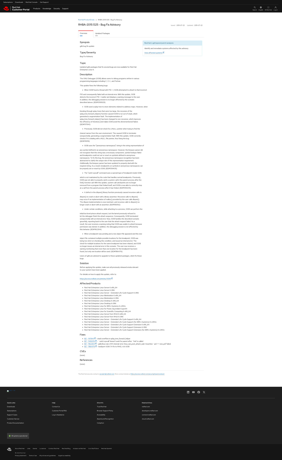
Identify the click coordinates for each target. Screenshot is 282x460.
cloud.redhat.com (148, 419)
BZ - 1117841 (89, 338)
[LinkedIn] (188, 393)
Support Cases (12, 415)
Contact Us (56, 407)
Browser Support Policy (105, 411)
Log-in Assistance (58, 415)
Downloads (19, 2)
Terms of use (33, 455)
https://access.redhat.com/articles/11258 (95, 279)
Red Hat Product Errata (86, 20)
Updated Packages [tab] (102, 33)
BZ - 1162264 (89, 344)
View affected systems (153, 53)
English (261, 10)
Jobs (28, 448)
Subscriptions (8, 2)
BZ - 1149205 (89, 341)
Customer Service (13, 419)
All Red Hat (268, 10)
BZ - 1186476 (89, 346)
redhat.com (146, 407)
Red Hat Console (31, 2)
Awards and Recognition (105, 419)
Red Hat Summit (106, 448)
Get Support (44, 2)
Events (35, 448)
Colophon (100, 423)
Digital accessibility (64, 455)
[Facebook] (198, 393)
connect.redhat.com (149, 415)
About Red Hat (19, 448)
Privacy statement (20, 455)
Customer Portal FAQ (59, 411)
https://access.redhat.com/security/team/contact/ (147, 374)
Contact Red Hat (53, 448)
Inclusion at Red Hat (79, 448)
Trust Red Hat (101, 407)
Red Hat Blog (66, 448)
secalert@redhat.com (107, 374)
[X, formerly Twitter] (204, 393)
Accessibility (101, 415)
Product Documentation (15, 423)
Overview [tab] (83, 33)
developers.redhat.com (150, 411)
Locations (43, 448)
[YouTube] (193, 393)
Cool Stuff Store (93, 448)
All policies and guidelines (47, 455)
